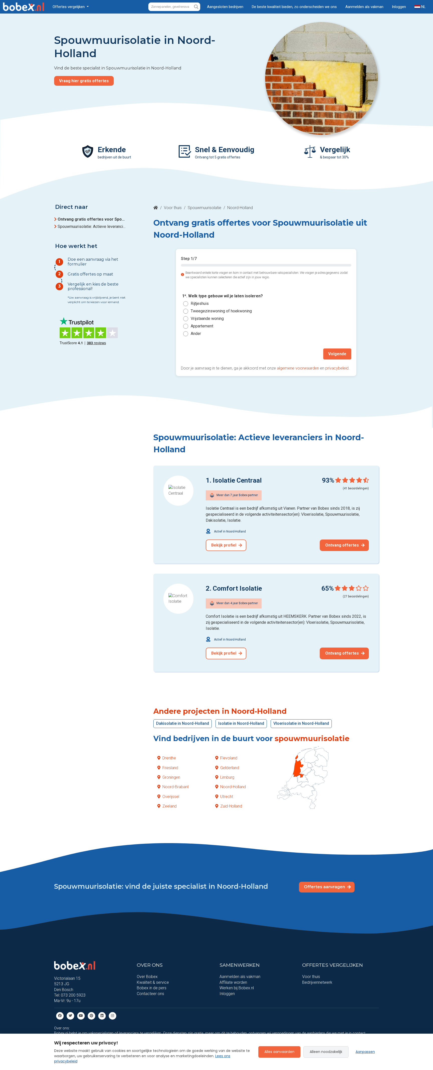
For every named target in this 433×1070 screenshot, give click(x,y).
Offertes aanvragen (325, 886)
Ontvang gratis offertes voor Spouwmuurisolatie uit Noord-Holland (92, 219)
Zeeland (169, 806)
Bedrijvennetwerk (317, 982)
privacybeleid (337, 368)
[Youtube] (81, 1015)
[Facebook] (60, 1015)
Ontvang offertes (342, 545)
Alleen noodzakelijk (326, 1051)
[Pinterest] (91, 1015)
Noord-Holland (233, 786)
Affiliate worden (233, 982)
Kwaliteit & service (153, 982)
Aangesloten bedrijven (225, 7)
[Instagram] (112, 1015)
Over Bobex (147, 976)
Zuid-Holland (231, 806)
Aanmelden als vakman (364, 7)
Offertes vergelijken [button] (69, 7)
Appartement (202, 326)
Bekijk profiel (224, 545)
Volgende (337, 353)
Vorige (192, 353)
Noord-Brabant (175, 786)
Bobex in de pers (151, 988)
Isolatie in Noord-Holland (241, 723)
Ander (196, 333)
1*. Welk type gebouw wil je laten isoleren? (222, 296)
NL (423, 7)
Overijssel (170, 796)
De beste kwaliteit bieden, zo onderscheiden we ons (294, 7)
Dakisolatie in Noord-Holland (182, 723)
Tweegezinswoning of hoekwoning (221, 311)
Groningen (171, 777)
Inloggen (399, 7)
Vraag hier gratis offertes (84, 80)
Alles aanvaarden (279, 1051)
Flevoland (228, 758)
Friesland (170, 767)
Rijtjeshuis (200, 303)
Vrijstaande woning (207, 318)
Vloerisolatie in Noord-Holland (301, 723)
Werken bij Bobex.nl (237, 988)
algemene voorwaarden (298, 368)
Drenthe (169, 758)
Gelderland (229, 767)
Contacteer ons (150, 993)
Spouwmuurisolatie (204, 207)
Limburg (227, 777)
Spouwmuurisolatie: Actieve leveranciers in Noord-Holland (92, 226)
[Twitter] (70, 1015)
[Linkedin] (102, 1015)
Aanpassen (365, 1051)
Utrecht (226, 796)
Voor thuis (173, 207)
